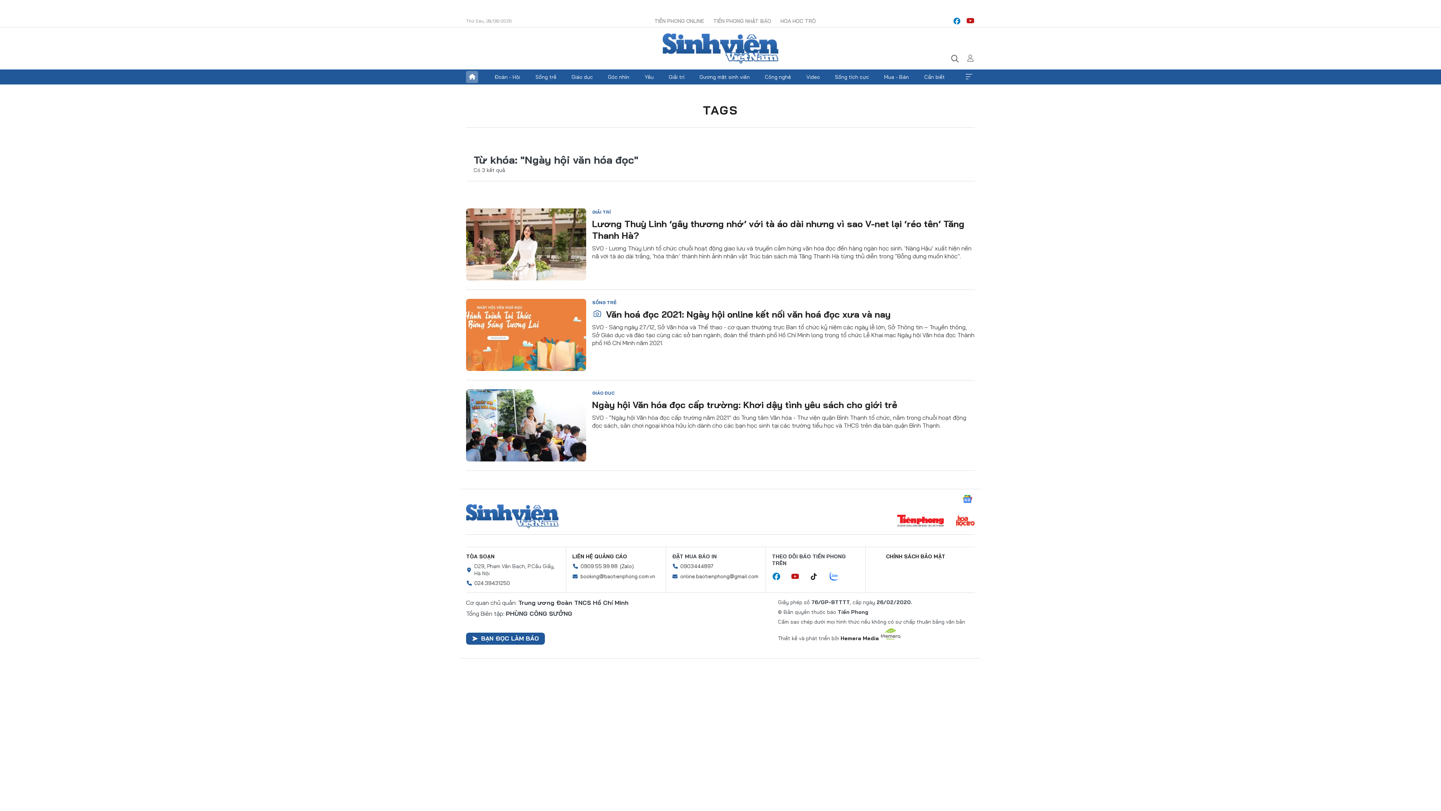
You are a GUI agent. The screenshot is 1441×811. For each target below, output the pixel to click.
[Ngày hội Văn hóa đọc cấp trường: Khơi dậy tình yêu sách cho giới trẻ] (526, 425)
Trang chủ (472, 77)
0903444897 (696, 566)
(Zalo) (627, 566)
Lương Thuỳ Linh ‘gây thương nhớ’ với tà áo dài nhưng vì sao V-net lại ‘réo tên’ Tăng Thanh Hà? (778, 229)
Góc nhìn (618, 77)
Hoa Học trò (798, 21)
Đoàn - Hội (507, 77)
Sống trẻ (546, 77)
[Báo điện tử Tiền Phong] (920, 521)
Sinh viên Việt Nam (512, 516)
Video (813, 77)
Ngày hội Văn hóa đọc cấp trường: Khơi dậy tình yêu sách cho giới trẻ (744, 404)
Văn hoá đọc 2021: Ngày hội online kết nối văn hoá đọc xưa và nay (746, 314)
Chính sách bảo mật (915, 556)
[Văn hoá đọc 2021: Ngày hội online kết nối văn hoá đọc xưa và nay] (526, 335)
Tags (720, 110)
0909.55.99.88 (599, 566)
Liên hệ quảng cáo (599, 556)
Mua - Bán (896, 77)
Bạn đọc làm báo (510, 638)
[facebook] (956, 21)
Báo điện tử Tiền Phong (720, 48)
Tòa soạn (480, 556)
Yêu (649, 77)
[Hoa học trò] (965, 521)
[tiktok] (817, 576)
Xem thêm (969, 77)
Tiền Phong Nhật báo (742, 21)
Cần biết (934, 77)
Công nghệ (778, 77)
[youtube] (970, 21)
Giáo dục (582, 77)
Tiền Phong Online (679, 21)
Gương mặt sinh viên (724, 77)
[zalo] (838, 576)
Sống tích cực (852, 77)
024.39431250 (492, 583)
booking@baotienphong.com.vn (618, 576)
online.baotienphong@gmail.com (719, 576)
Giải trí (676, 77)
